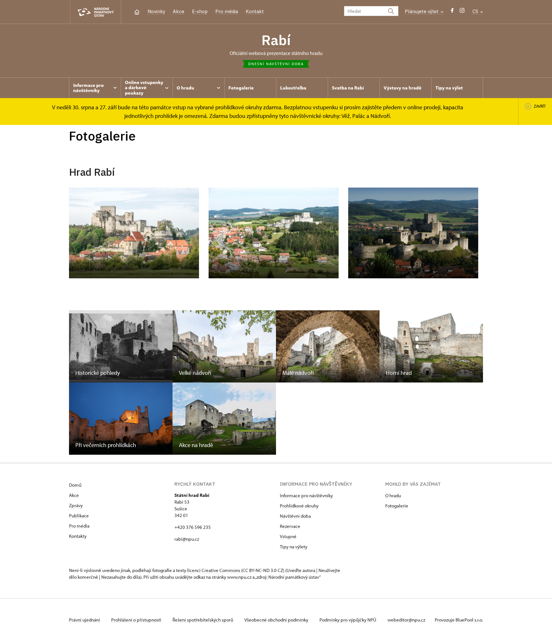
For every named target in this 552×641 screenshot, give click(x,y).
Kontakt (255, 11)
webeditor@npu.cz (406, 620)
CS (475, 11)
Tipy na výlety (293, 547)
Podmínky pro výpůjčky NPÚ (348, 620)
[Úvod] (137, 11)
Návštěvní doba (295, 516)
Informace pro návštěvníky (306, 495)
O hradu (393, 495)
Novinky (156, 11)
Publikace (79, 516)
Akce (178, 11)
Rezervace (290, 526)
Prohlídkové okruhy (299, 506)
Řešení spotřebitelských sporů (203, 620)
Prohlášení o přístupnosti (136, 620)
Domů (75, 485)
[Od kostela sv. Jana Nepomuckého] (134, 233)
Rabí (276, 40)
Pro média (226, 11)
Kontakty (78, 536)
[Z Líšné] (274, 233)
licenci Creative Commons (213, 570)
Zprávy (76, 505)
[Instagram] (462, 12)
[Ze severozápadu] (413, 233)
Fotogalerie (396, 506)
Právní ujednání (85, 620)
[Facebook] (452, 12)
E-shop (200, 11)
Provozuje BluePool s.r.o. (459, 620)
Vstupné (288, 536)
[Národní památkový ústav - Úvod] (95, 12)
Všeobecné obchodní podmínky (276, 620)
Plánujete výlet (422, 11)
